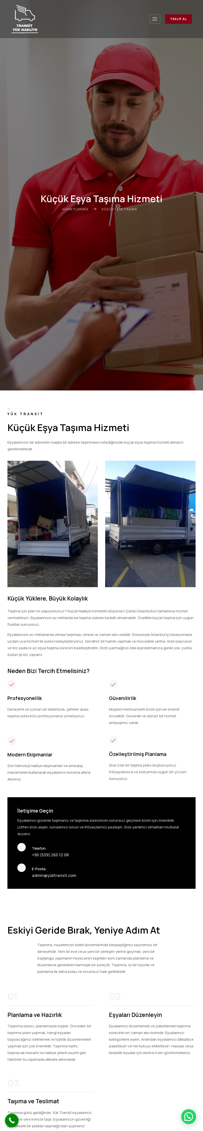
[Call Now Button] (12, 1120)
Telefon (39, 848)
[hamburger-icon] (155, 19)
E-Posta (39, 868)
